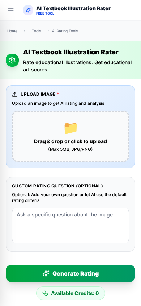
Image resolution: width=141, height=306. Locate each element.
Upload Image (40, 94)
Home (12, 31)
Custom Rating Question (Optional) (57, 186)
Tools (36, 31)
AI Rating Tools (65, 31)
